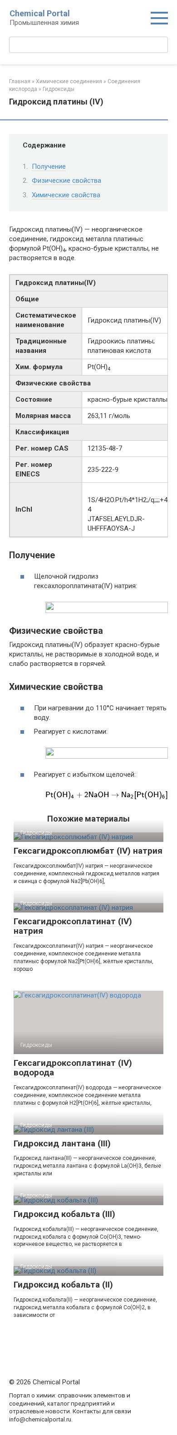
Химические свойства (66, 195)
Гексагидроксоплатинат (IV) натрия (73, 926)
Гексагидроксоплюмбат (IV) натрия (88, 851)
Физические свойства (66, 180)
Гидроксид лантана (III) (62, 1143)
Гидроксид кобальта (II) (63, 1284)
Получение (49, 166)
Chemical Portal (40, 13)
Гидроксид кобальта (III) (64, 1214)
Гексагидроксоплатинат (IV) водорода (73, 1068)
